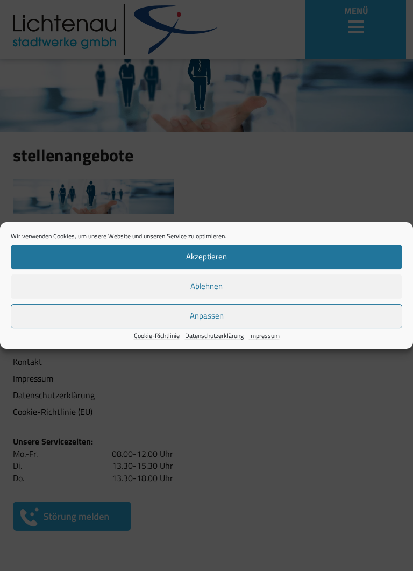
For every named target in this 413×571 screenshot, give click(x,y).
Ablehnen (206, 286)
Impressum (264, 335)
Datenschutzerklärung (214, 335)
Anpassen (207, 315)
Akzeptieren (206, 256)
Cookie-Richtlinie (157, 335)
